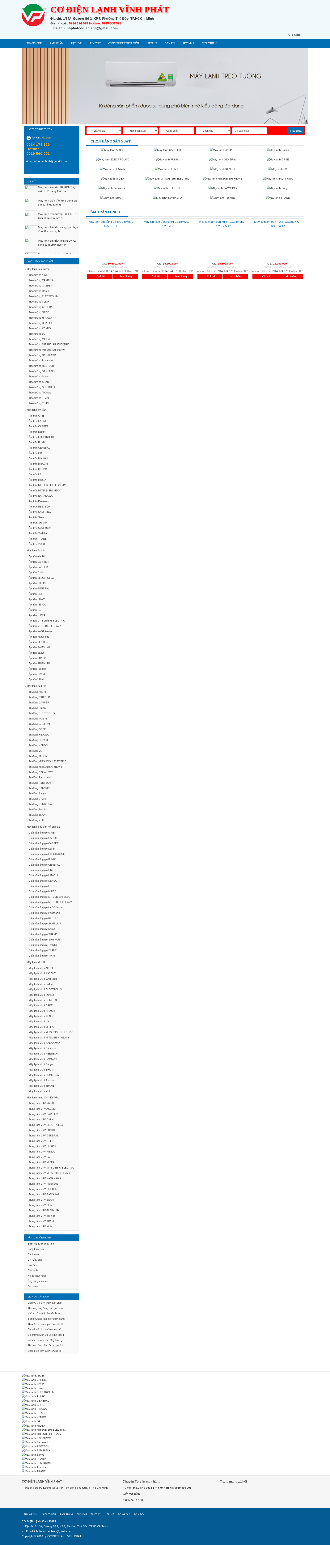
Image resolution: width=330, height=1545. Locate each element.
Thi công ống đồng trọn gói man (45, 1308)
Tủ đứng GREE (37, 729)
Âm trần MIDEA (37, 479)
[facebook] (28, 170)
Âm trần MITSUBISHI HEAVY (45, 490)
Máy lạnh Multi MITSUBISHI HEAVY (49, 1037)
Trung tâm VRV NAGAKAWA (45, 1178)
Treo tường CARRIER (41, 280)
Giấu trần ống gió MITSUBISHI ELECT (50, 896)
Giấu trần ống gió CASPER (44, 843)
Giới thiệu (209, 43)
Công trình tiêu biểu (123, 43)
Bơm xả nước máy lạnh (41, 1243)
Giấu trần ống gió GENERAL (44, 864)
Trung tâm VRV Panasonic (43, 1183)
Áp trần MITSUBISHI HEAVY (45, 626)
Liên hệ (151, 43)
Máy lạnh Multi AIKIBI (41, 968)
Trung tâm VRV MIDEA (42, 1162)
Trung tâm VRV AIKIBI (41, 1103)
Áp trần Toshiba (37, 668)
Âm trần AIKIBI (37, 415)
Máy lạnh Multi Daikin (41, 984)
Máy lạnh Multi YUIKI (40, 1091)
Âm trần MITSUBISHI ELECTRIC (47, 485)
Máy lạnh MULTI (36, 962)
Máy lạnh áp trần (36, 550)
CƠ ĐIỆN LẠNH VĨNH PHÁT (64, 1536)
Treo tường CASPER (40, 285)
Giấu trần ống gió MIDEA (42, 891)
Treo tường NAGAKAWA (43, 355)
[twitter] (241, 1492)
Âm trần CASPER (39, 426)
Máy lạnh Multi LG (39, 1021)
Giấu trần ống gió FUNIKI (43, 859)
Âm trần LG (35, 474)
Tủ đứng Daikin (37, 708)
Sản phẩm (56, 43)
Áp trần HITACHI (38, 599)
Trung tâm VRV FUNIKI (42, 1130)
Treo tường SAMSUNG (42, 371)
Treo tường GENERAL (41, 307)
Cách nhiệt (34, 1254)
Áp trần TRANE (37, 674)
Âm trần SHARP (38, 522)
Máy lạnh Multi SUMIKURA (44, 1075)
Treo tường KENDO (40, 328)
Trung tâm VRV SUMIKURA (44, 1210)
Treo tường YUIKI (39, 403)
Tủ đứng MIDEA (38, 756)
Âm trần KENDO (38, 469)
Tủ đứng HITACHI (39, 740)
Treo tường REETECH (41, 365)
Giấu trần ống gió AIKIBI (42, 832)
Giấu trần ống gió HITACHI (43, 875)
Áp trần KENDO (37, 604)
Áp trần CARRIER (39, 561)
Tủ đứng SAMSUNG (40, 788)
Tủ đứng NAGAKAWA (41, 772)
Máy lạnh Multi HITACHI (42, 1010)
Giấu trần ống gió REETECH (44, 918)
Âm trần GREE (37, 453)
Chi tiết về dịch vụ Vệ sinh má (44, 1329)
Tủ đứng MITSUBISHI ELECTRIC (47, 761)
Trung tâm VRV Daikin (41, 1119)
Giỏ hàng (294, 34)
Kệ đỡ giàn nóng (37, 1275)
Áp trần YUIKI (36, 679)
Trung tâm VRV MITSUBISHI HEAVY (49, 1173)
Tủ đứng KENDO (38, 745)
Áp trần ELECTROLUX (41, 577)
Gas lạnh (33, 1270)
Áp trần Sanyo (36, 652)
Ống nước (33, 1286)
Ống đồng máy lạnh (38, 1281)
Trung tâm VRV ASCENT (43, 1108)
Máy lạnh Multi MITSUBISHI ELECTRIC (51, 1032)
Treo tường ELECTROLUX (43, 296)
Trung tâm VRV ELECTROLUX (46, 1124)
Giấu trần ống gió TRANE (43, 950)
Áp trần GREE (36, 593)
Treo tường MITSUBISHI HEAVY (47, 349)
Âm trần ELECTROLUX (42, 437)
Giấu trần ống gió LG (40, 886)
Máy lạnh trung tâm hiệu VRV (43, 1097)
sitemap (188, 43)
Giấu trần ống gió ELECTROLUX (47, 854)
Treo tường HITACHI (40, 323)
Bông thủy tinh (36, 1249)
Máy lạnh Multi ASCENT (42, 973)
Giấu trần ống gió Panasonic (44, 912)
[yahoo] (36, 170)
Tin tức (95, 43)
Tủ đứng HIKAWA (39, 734)
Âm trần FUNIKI (37, 442)
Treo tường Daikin (39, 291)
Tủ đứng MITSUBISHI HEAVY (45, 766)
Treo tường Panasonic (41, 360)
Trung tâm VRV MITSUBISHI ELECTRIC (51, 1167)
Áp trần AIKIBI (37, 556)
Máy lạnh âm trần (36, 409)
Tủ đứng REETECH (40, 782)
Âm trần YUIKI (37, 544)
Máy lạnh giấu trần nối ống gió (43, 826)
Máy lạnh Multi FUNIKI (41, 994)
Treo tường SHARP (40, 381)
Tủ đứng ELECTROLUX (42, 713)
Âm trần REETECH (39, 506)
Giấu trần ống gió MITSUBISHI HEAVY (50, 902)
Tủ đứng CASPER (39, 702)
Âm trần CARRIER (39, 421)
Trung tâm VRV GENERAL (43, 1135)
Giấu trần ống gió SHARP (43, 934)
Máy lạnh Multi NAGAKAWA (44, 1043)
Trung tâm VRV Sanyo (41, 1199)
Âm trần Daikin (37, 431)
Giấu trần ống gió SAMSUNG (45, 923)
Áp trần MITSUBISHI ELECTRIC (47, 620)
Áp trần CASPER (38, 567)
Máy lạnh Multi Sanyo (41, 1064)
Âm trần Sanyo (37, 517)
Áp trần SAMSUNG (39, 647)
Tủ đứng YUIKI (37, 820)
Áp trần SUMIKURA (40, 663)
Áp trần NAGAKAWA (40, 631)
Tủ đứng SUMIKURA (40, 804)
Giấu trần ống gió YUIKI (42, 955)
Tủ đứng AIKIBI (37, 691)
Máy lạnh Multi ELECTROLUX (45, 989)
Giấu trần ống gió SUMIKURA (45, 939)
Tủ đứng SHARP (38, 798)
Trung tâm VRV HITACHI (42, 1146)
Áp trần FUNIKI (37, 583)
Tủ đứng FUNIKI (38, 718)
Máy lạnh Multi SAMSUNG (43, 1059)
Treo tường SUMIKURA (42, 387)
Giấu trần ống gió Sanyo (42, 928)
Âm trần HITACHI (38, 463)
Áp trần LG (35, 610)
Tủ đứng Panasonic (39, 777)
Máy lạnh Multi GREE (41, 1005)
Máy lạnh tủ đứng (36, 686)
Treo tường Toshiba (40, 392)
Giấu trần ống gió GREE (42, 870)
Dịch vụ (76, 43)
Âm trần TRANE (38, 538)
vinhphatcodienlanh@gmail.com (52, 1531)
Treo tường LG (37, 333)
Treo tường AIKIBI (39, 275)
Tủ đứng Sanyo (37, 793)
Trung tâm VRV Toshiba (42, 1215)
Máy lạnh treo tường (38, 269)
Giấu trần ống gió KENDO (43, 880)
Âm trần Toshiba (38, 533)
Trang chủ (34, 43)
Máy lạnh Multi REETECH (43, 1053)
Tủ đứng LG (35, 750)
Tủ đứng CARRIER (39, 697)
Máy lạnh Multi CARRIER (43, 978)
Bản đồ (170, 43)
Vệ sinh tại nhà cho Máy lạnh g (45, 1340)
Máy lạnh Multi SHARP (41, 1069)
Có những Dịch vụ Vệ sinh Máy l (46, 1334)
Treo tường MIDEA (39, 339)
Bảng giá (124, 1514)
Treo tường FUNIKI (39, 301)
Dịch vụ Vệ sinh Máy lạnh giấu (44, 1302)
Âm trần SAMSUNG (40, 512)
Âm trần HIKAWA (38, 458)
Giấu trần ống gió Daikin (42, 848)
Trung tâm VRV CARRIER (43, 1114)
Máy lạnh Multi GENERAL (43, 1000)
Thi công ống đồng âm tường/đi (45, 1345)
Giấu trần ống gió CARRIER (44, 838)
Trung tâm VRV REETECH (43, 1189)
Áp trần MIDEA (37, 615)
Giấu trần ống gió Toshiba (43, 945)
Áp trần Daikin (36, 572)
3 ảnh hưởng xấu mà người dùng (46, 1318)
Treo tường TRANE (39, 398)
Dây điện (32, 1265)
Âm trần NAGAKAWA (41, 495)
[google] (232, 1492)
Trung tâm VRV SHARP (42, 1205)
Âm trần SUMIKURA (40, 528)
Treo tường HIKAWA (40, 317)
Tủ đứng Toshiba (38, 809)
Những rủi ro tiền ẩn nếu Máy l (44, 1313)
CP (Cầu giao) (35, 1259)
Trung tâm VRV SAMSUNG (44, 1194)
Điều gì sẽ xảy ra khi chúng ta (44, 1350)
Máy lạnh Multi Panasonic (43, 1048)
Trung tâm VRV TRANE (42, 1221)
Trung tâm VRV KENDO (42, 1151)
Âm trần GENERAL (39, 447)
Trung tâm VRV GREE (41, 1141)
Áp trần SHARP (37, 658)
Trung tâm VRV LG (39, 1157)
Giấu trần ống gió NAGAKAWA (46, 907)
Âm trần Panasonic (39, 501)
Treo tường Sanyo (39, 376)
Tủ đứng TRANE (38, 814)
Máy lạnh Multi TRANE (41, 1085)
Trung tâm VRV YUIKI (41, 1226)
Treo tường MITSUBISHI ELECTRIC (49, 344)
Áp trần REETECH (39, 642)
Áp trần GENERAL (39, 588)
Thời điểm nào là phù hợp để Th (45, 1324)
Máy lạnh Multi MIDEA (41, 1026)
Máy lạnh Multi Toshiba (41, 1080)
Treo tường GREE (39, 312)
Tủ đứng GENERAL (40, 724)
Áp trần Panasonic (39, 636)
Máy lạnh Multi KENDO (41, 1016)
